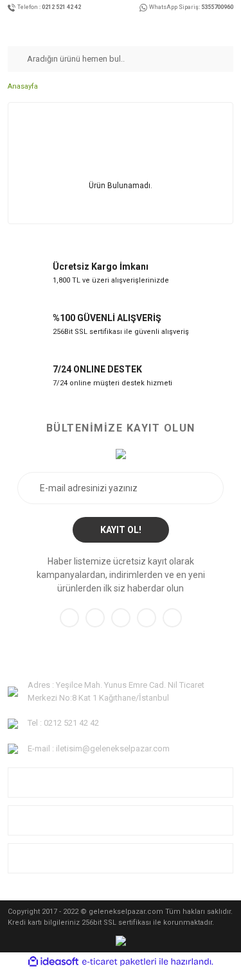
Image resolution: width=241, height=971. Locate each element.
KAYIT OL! (120, 530)
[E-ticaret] (119, 962)
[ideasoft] (53, 962)
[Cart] (229, 27)
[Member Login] (216, 27)
